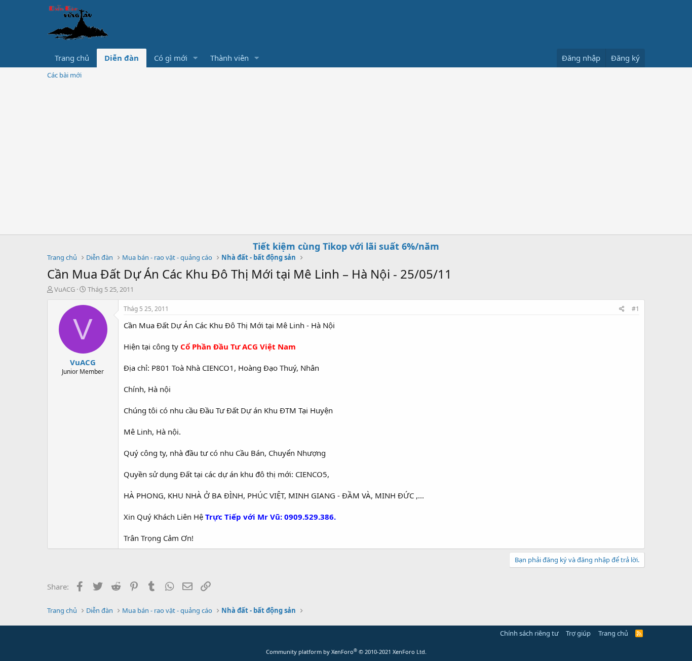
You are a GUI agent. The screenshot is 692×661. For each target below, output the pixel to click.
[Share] (622, 309)
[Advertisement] (346, 158)
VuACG (64, 289)
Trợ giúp (578, 633)
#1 (635, 308)
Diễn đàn (121, 58)
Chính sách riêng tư (529, 633)
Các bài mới (64, 75)
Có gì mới (170, 58)
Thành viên (229, 58)
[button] (195, 58)
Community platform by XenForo (346, 651)
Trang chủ (72, 58)
